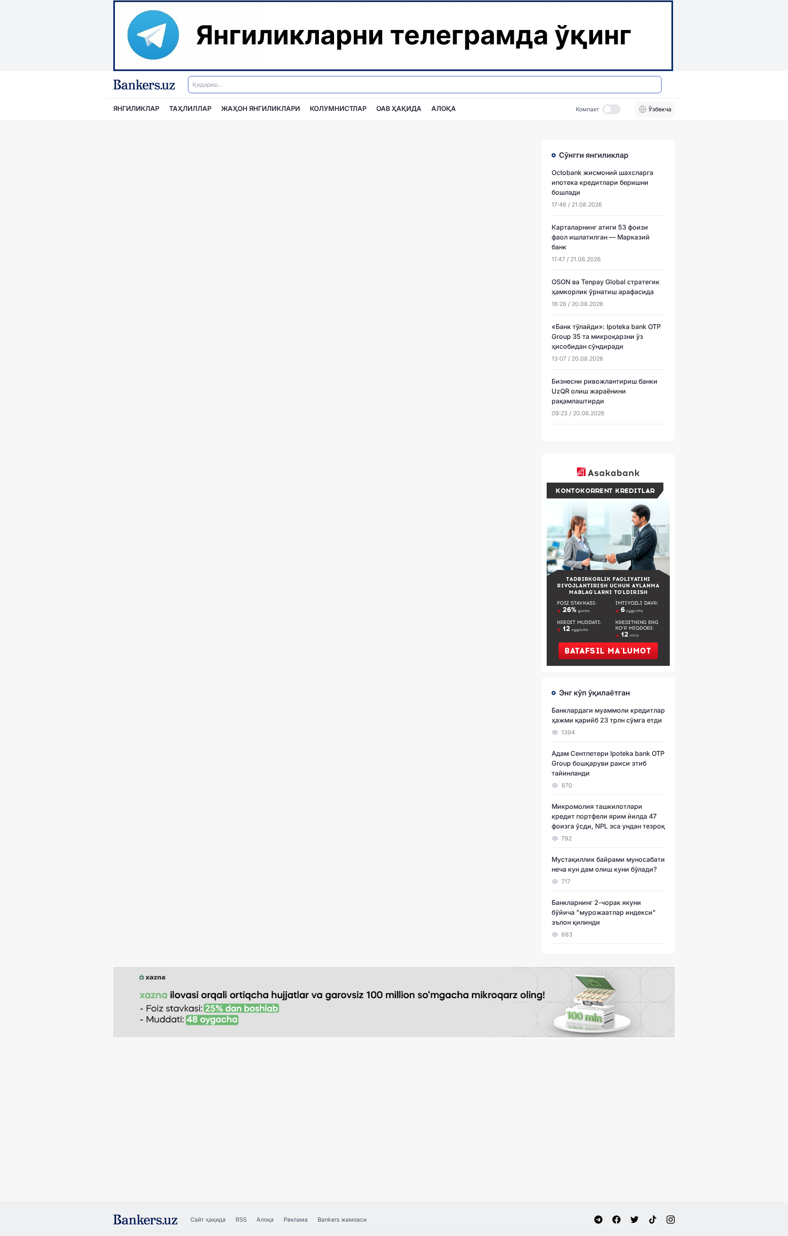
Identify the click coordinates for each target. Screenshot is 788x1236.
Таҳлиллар (190, 108)
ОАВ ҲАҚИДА (398, 108)
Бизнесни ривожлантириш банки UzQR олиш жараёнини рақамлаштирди (604, 391)
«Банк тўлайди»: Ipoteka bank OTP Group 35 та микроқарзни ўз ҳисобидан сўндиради (606, 336)
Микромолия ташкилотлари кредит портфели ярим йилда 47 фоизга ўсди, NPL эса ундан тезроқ (608, 816)
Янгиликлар (136, 108)
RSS (241, 1219)
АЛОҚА (443, 108)
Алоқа (265, 1219)
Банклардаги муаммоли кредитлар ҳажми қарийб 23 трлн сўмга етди (608, 715)
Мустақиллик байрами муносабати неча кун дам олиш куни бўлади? (608, 864)
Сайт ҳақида (208, 1219)
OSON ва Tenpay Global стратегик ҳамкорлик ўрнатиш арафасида (606, 287)
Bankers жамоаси (342, 1219)
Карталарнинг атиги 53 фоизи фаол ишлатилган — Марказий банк (601, 237)
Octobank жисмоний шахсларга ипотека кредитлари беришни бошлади (602, 182)
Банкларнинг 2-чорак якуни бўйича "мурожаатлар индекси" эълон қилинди (604, 912)
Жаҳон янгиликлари (260, 108)
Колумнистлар (338, 108)
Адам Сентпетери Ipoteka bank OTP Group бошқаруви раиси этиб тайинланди (608, 763)
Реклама (296, 1219)
